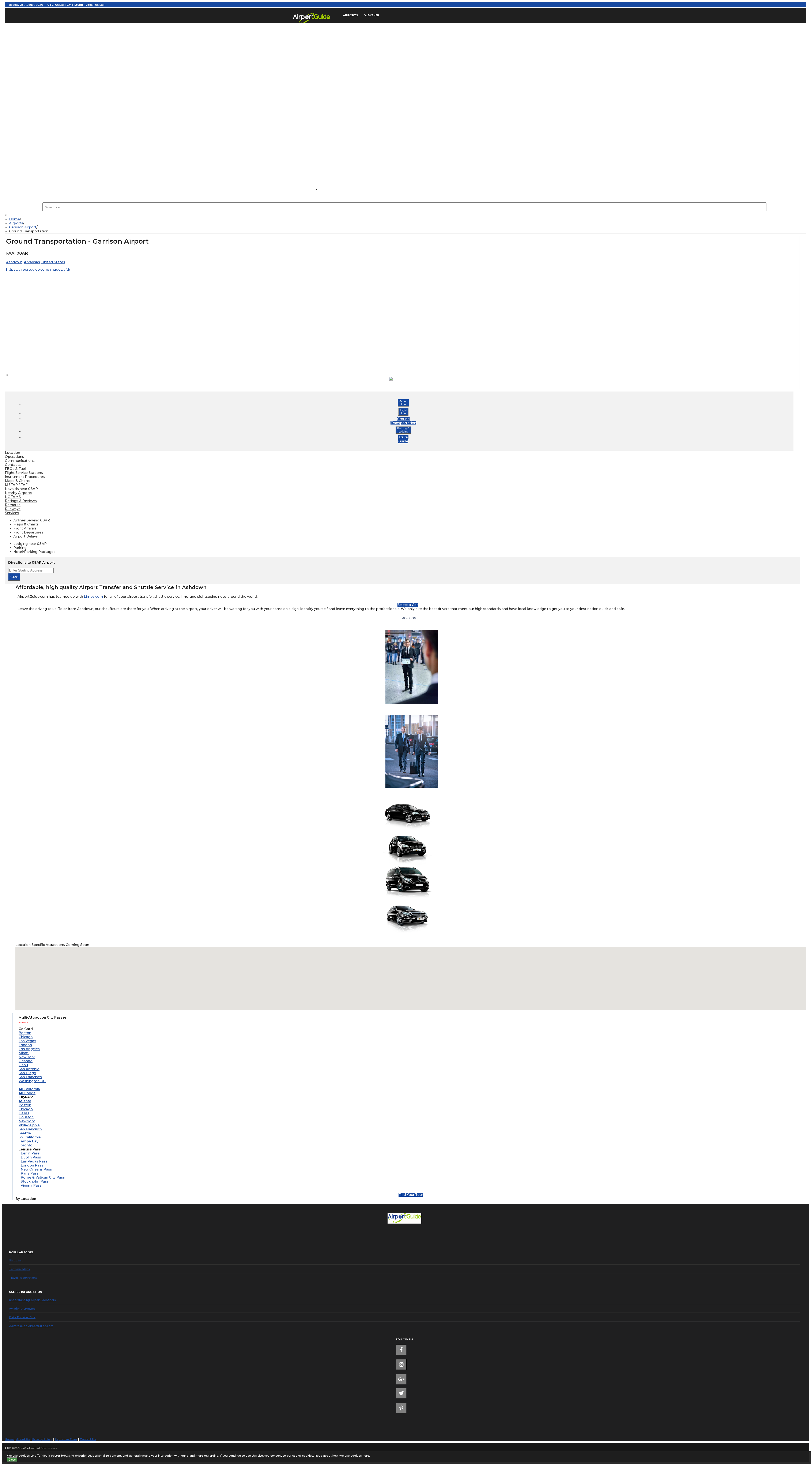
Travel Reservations (23, 1277)
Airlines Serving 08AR (31, 520)
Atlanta (25, 1101)
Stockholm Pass (35, 1181)
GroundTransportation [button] (403, 421)
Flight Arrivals (25, 528)
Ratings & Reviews (21, 501)
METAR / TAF (16, 485)
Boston (25, 1033)
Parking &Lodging (403, 430)
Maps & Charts (17, 481)
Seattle (25, 1133)
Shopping (16, 1260)
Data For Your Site (22, 1317)
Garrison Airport (22, 227)
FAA (10, 253)
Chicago (26, 1037)
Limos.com (93, 597)
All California (29, 1089)
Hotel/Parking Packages (34, 552)
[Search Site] (328, 189)
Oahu (23, 1065)
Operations (14, 457)
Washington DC (32, 1081)
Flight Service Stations (24, 473)
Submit (14, 577)
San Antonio (29, 1069)
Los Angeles (29, 1049)
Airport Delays (25, 536)
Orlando (26, 1061)
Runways (12, 509)
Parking (20, 548)
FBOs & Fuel (15, 469)
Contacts (13, 465)
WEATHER (371, 15)
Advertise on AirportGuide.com (31, 1326)
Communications (20, 461)
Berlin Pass (30, 1153)
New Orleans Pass (36, 1169)
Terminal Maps (19, 1269)
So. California (30, 1137)
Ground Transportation (28, 231)
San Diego (27, 1073)
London (25, 1045)
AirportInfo (403, 403)
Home (14, 219)
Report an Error (66, 1439)
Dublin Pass (31, 1157)
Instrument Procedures (25, 477)
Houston (26, 1117)
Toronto (26, 1145)
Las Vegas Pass (34, 1161)
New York (27, 1057)
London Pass (32, 1165)
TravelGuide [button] (403, 439)
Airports (16, 223)
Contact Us (88, 1439)
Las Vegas (27, 1041)
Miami (24, 1053)
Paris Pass (30, 1173)
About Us (23, 1439)
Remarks (12, 505)
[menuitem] (407, 219)
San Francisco (30, 1077)
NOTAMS (13, 497)
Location (12, 453)
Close (12, 1459)
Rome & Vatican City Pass (43, 1177)
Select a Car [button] (407, 605)
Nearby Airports (18, 493)
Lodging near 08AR (30, 544)
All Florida (27, 1093)
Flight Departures (28, 532)
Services (12, 513)
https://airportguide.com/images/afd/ (38, 269)
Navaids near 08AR (21, 489)
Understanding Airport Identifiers (32, 1300)
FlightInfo (403, 412)
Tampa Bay (28, 1141)
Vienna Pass (31, 1185)
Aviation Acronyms (22, 1308)
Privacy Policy (42, 1439)
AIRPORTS (350, 15)
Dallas (24, 1113)
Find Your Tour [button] (411, 1195)
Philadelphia (29, 1125)
